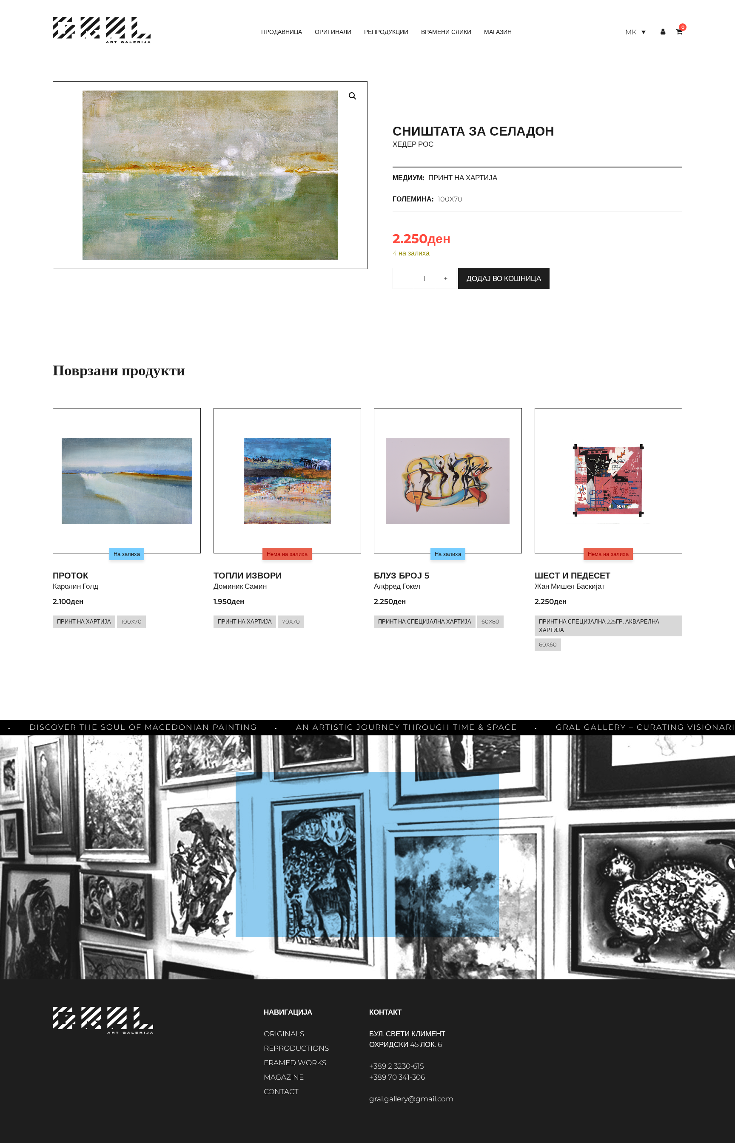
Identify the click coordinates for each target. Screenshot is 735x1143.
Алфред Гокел (397, 586)
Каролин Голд (75, 586)
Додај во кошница (504, 278)
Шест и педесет (572, 575)
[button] (352, 96)
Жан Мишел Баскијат (570, 586)
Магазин (498, 32)
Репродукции (386, 32)
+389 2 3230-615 (396, 1066)
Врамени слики (446, 32)
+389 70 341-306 (397, 1077)
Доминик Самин (240, 586)
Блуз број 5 (402, 575)
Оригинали (333, 32)
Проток (70, 575)
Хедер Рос (413, 144)
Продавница (281, 32)
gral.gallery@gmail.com (411, 1099)
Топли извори (248, 575)
